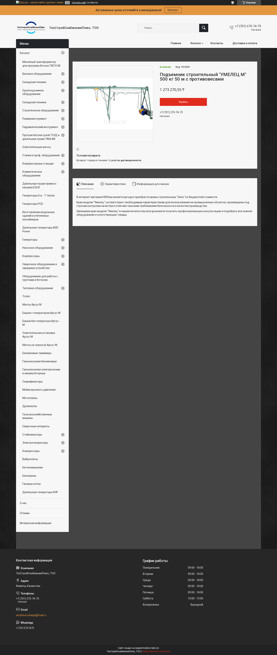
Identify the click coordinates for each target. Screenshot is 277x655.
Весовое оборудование (37, 73)
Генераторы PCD (32, 203)
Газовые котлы (31, 483)
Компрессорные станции (38, 163)
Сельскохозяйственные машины (37, 416)
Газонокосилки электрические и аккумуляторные (41, 371)
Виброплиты (30, 459)
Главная (176, 43)
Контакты (216, 43)
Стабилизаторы (32, 434)
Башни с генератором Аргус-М (41, 312)
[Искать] (203, 28)
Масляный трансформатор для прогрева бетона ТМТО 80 (41, 63)
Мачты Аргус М (31, 304)
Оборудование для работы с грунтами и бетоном (40, 278)
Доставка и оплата (245, 43)
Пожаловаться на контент (156, 651)
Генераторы (29, 239)
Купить (183, 101)
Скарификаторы (32, 381)
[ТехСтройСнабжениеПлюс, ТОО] (31, 28)
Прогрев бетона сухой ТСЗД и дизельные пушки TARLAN (41, 137)
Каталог (173, 10)
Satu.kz (155, 648)
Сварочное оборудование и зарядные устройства (39, 266)
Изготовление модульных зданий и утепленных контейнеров (38, 216)
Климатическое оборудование (32, 173)
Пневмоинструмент (34, 118)
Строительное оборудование (40, 110)
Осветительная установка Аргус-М (38, 334)
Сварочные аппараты (35, 426)
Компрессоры (31, 256)
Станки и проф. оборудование (41, 155)
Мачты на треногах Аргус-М (39, 344)
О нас (23, 503)
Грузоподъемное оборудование (33, 92)
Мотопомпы (29, 397)
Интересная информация (35, 523)
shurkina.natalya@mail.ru (31, 615)
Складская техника (34, 82)
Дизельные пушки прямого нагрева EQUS (39, 185)
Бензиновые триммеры (36, 353)
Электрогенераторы (35, 442)
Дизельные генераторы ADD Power (40, 229)
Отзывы (25, 513)
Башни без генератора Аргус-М (40, 322)
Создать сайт (79, 2)
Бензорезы (29, 475)
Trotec (26, 296)
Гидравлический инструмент (40, 127)
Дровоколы (29, 406)
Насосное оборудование (37, 247)
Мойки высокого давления (39, 389)
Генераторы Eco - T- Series (38, 195)
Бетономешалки (32, 467)
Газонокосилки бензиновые (39, 361)
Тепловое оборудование (37, 288)
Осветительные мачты (36, 147)
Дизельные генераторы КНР (40, 492)
